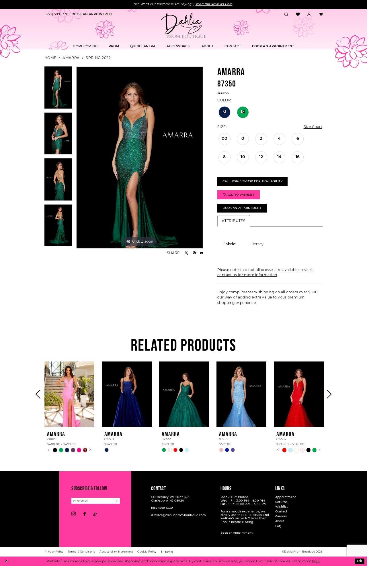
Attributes (233, 221)
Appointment (285, 497)
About (280, 521)
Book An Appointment (241, 208)
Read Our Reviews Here (214, 4)
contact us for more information (247, 275)
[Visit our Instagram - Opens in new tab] (73, 514)
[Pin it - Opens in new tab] (194, 253)
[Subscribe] (117, 501)
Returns (281, 502)
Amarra (71, 58)
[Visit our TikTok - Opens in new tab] (95, 514)
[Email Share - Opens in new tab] (201, 252)
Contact (281, 511)
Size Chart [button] (313, 127)
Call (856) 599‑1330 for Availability (252, 181)
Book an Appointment (236, 533)
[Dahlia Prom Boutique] (183, 25)
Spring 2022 (98, 58)
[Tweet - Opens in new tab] (186, 253)
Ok (359, 561)
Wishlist (281, 506)
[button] (309, 15)
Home (50, 58)
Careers (281, 516)
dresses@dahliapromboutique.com (178, 515)
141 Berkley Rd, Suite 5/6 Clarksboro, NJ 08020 (170, 499)
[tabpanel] (58, 89)
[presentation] (69, 394)
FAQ (278, 526)
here (316, 561)
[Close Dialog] (6, 561)
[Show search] (286, 15)
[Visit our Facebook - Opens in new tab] (84, 514)
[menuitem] (56, 15)
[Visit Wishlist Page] (298, 15)
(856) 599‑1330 (162, 508)
